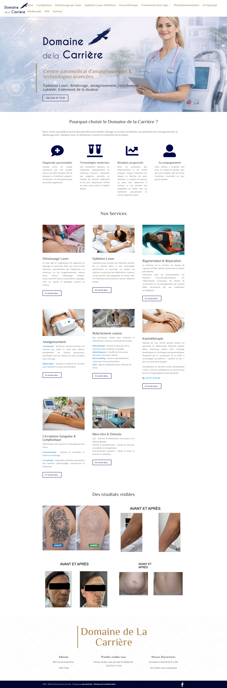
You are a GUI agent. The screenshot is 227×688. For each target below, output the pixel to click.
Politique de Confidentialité (104, 684)
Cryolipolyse (44, 5)
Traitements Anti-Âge (154, 5)
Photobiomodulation (186, 5)
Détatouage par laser (68, 5)
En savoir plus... (52, 293)
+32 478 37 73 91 (55, 98)
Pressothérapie (128, 5)
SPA (47, 12)
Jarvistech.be (87, 684)
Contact (58, 12)
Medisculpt (34, 12)
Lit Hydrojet (210, 5)
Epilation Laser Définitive (100, 5)
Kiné (30, 5)
